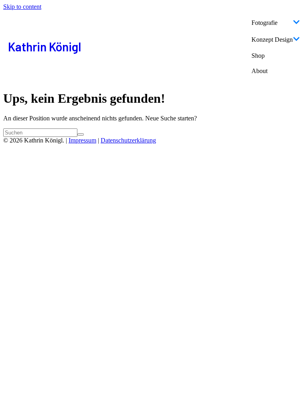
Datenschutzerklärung (128, 140)
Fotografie (264, 22)
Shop (258, 55)
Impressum (82, 140)
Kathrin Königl (44, 46)
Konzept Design (272, 39)
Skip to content (22, 6)
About (259, 70)
